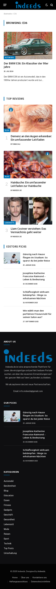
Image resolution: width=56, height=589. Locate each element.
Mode (6, 529)
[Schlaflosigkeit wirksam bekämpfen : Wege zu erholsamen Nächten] (12, 295)
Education (9, 495)
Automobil (9, 57)
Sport (6, 539)
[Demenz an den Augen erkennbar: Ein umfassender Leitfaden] (28, 118)
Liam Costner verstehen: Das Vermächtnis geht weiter (28, 230)
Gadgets (8, 510)
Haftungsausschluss (18, 581)
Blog (7, 130)
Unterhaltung (10, 553)
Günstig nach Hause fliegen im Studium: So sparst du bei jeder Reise (36, 257)
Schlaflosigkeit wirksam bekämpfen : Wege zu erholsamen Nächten (36, 295)
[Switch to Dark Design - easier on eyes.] (47, 5)
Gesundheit (9, 519)
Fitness (7, 505)
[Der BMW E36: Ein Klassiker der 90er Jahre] (28, 45)
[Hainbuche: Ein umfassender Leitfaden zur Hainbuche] (28, 164)
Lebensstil (9, 223)
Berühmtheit (10, 486)
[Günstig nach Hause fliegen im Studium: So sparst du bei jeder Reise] (12, 258)
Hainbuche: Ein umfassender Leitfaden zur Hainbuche (28, 184)
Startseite (8, 14)
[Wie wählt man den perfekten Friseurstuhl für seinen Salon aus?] (12, 314)
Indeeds (41, 571)
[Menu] (5, 5)
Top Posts (9, 548)
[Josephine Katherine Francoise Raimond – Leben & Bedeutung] (12, 277)
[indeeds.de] (28, 5)
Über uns (25, 577)
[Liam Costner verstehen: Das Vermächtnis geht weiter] (28, 211)
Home (15, 577)
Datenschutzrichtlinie (40, 581)
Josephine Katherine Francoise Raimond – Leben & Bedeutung (34, 276)
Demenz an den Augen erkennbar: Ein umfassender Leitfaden (31, 137)
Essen (7, 500)
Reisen (7, 534)
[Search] (51, 5)
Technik (7, 543)
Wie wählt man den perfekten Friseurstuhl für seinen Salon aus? (37, 314)
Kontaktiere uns (40, 577)
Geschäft (8, 514)
